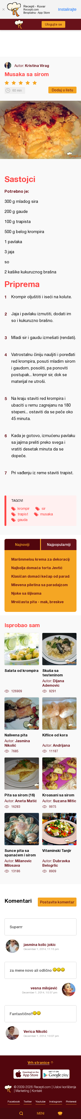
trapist (23, 514)
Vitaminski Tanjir (59, 843)
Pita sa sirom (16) (21, 783)
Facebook (14, 1101)
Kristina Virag (37, 65)
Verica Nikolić (35, 1031)
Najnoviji (22, 544)
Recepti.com (8, 1088)
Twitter (28, 1101)
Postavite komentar (57, 902)
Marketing (22, 1091)
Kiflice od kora (59, 725)
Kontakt (37, 1091)
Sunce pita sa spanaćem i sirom (21, 843)
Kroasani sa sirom (59, 783)
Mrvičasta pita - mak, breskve (37, 602)
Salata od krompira (21, 663)
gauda (22, 520)
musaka (46, 514)
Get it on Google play (56, 1074)
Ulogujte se (53, 24)
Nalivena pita (21, 725)
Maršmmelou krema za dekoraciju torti (40, 559)
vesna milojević (44, 988)
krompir (23, 508)
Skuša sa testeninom (59, 663)
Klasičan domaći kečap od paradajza (40, 576)
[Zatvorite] (3, 9)
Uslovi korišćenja (64, 1087)
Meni (40, 1113)
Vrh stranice (39, 1062)
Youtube (40, 1101)
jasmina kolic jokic (40, 944)
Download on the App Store (27, 1074)
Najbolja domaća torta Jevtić (37, 568)
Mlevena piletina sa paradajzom (39, 585)
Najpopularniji (59, 544)
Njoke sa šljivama (26, 593)
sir (43, 508)
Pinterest (71, 1101)
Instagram (55, 1101)
